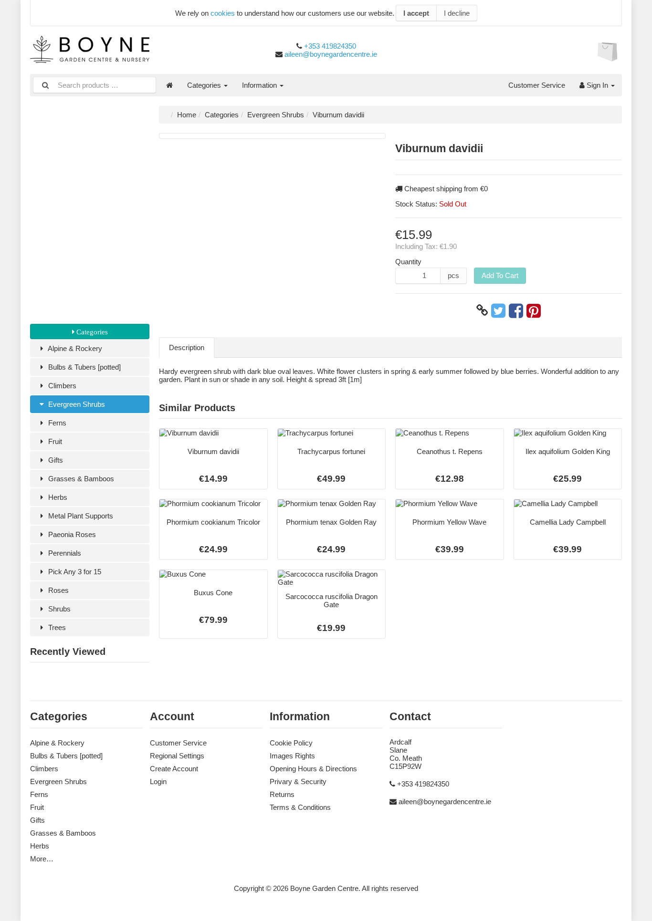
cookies (222, 13)
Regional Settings (177, 756)
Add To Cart (500, 275)
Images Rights (292, 756)
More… (41, 859)
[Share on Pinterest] (533, 310)
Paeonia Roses (71, 534)
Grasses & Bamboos (80, 479)
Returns (282, 794)
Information (260, 85)
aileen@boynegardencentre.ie (330, 54)
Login (158, 781)
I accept (416, 13)
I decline (457, 13)
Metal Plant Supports (79, 516)
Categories (205, 85)
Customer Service (536, 85)
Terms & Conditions (300, 807)
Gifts (54, 460)
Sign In (597, 85)
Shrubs (58, 609)
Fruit (54, 441)
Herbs (56, 497)
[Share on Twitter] (498, 310)
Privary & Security (298, 781)
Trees (56, 627)
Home (186, 115)
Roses (57, 590)
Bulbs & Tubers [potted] (83, 367)
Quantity (408, 262)
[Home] (169, 85)
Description (186, 347)
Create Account (174, 769)
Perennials (63, 553)
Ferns (56, 423)
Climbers (61, 386)
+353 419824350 (330, 46)
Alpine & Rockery (74, 348)
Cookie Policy (291, 743)
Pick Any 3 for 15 (73, 572)
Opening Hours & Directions (313, 769)
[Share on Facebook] (516, 310)
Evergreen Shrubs (75, 404)
